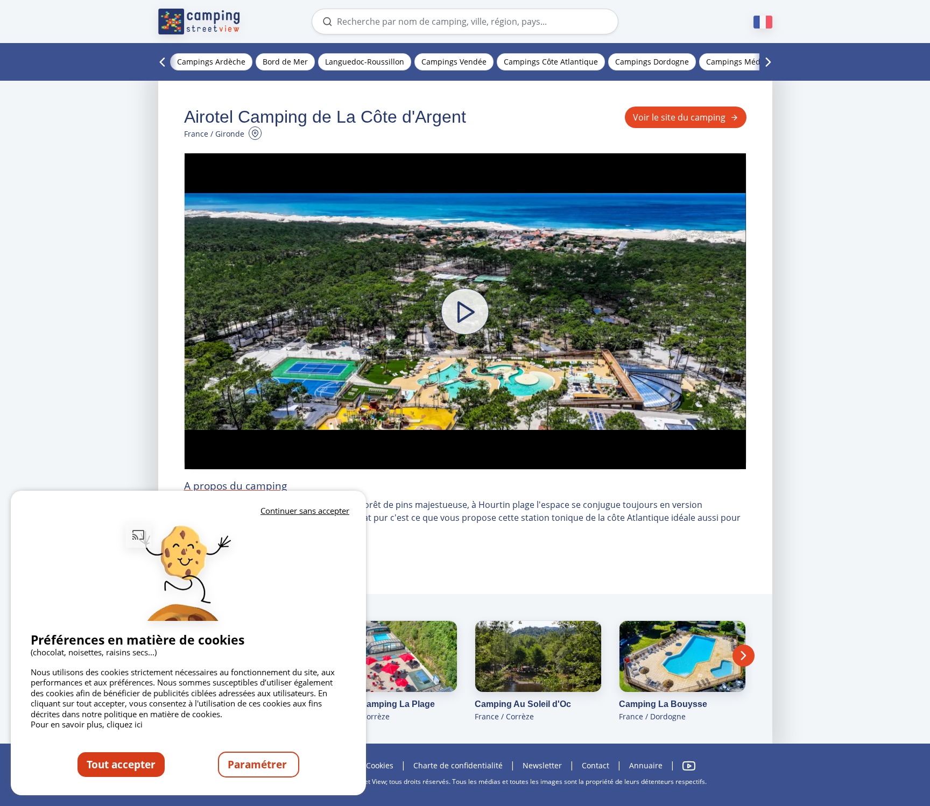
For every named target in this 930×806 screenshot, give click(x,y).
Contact (595, 765)
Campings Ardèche (211, 61)
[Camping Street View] (199, 21)
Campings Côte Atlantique (551, 61)
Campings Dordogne (652, 61)
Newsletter (542, 765)
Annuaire (646, 765)
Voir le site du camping (679, 117)
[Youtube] (688, 766)
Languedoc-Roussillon (364, 61)
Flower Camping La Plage (382, 704)
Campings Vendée (454, 61)
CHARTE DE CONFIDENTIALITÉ (458, 765)
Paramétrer (259, 764)
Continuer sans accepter (304, 510)
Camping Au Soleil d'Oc (523, 704)
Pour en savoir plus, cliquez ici (87, 724)
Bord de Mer (285, 61)
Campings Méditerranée (750, 61)
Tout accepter (121, 764)
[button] (465, 311)
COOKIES (379, 765)
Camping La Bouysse (663, 704)
